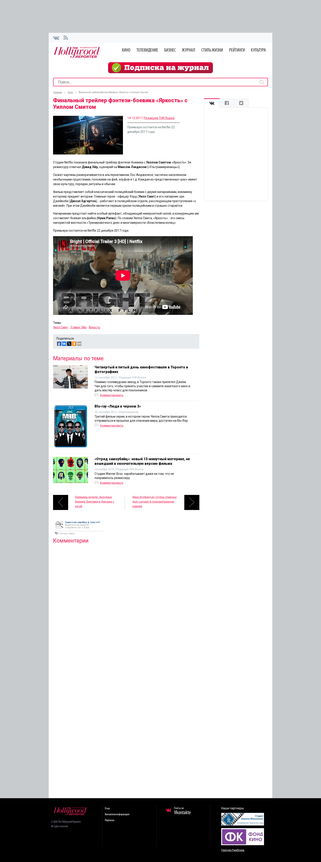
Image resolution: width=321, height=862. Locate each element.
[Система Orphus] (79, 535)
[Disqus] (126, 603)
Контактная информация (117, 814)
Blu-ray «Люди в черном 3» (118, 406)
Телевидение (147, 50)
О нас (107, 808)
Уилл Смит (60, 327)
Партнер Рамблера (232, 850)
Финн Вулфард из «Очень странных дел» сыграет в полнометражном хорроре (154, 502)
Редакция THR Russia (159, 118)
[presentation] (211, 103)
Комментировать (111, 395)
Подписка (109, 820)
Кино (126, 50)
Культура (258, 50)
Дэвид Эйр (78, 327)
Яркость (94, 327)
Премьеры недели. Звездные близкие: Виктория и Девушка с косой (94, 502)
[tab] (212, 103)
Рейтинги (237, 50)
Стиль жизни (212, 50)
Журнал (188, 50)
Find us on (182, 811)
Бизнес (170, 50)
